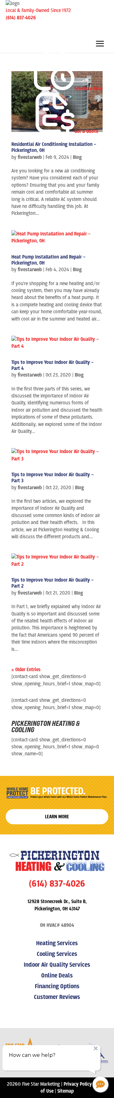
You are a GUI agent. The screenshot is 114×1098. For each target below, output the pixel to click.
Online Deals (57, 976)
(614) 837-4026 (21, 18)
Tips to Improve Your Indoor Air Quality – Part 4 (52, 365)
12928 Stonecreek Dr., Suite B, (57, 901)
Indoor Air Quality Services (57, 965)
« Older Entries (26, 669)
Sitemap (65, 1091)
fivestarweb (30, 157)
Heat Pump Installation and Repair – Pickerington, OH (48, 260)
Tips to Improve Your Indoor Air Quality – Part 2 (52, 583)
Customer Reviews (57, 997)
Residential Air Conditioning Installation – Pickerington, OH (53, 147)
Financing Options (57, 986)
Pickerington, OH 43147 (57, 909)
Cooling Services (57, 954)
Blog (77, 157)
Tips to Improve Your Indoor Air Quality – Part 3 (52, 477)
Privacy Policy (78, 1084)
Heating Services (57, 943)
